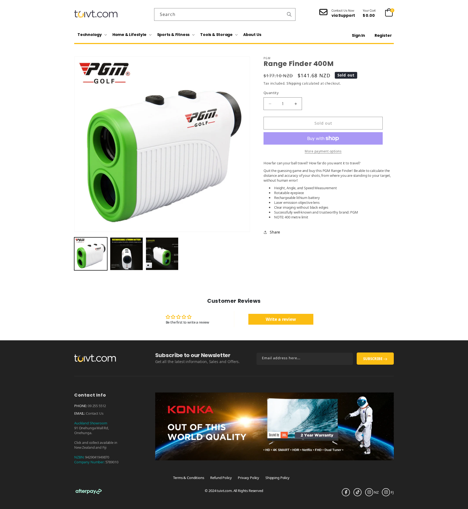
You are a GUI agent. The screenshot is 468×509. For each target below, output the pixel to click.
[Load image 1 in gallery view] (90, 253)
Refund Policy (221, 477)
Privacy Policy (248, 477)
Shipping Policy (277, 477)
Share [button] (275, 232)
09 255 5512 (97, 405)
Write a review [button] (281, 319)
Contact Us (94, 413)
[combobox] (224, 14)
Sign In (358, 35)
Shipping (294, 83)
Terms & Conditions (188, 477)
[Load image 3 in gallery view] (162, 253)
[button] (91, 34)
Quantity (271, 93)
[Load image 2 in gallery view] (126, 253)
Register (383, 35)
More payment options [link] (323, 151)
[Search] (289, 14)
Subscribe (373, 358)
